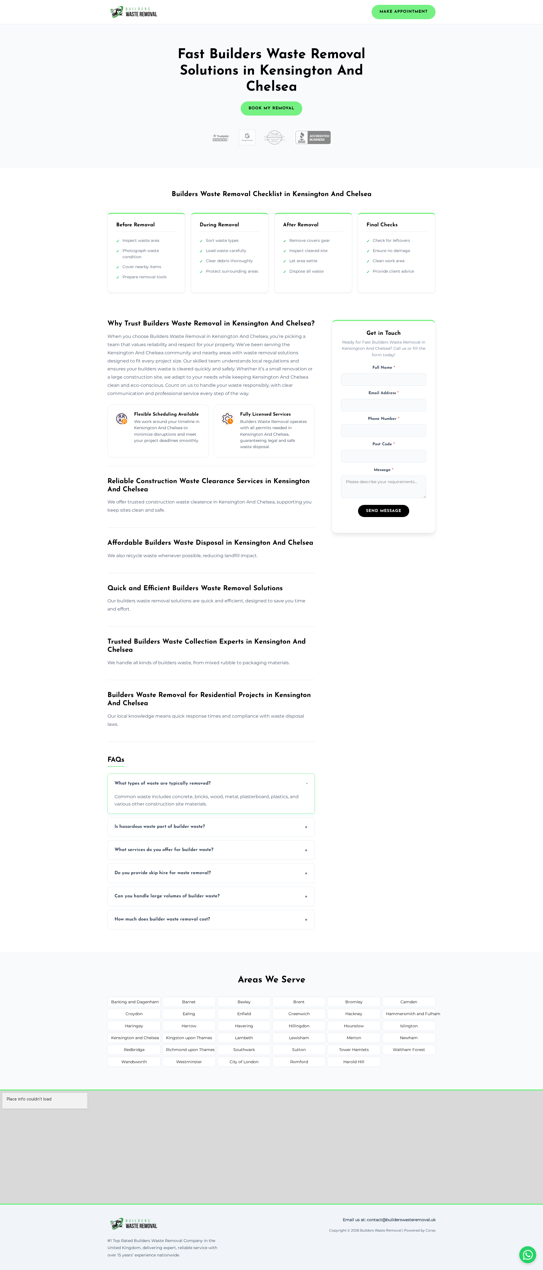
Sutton (299, 1049)
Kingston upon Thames (189, 1037)
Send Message (383, 511)
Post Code (383, 444)
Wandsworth (134, 1061)
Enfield (244, 1013)
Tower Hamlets (354, 1049)
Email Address (384, 393)
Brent (299, 1001)
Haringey (134, 1025)
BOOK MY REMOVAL (271, 108)
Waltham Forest (409, 1049)
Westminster (189, 1061)
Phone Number (383, 419)
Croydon (134, 1013)
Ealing (189, 1013)
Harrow (189, 1025)
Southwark (244, 1049)
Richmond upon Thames (190, 1049)
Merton (354, 1037)
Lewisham (299, 1037)
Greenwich (299, 1013)
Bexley (244, 1001)
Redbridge (134, 1049)
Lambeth (244, 1037)
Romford (299, 1061)
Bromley (354, 1001)
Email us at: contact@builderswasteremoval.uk (389, 1219)
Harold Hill (353, 1061)
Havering (244, 1025)
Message (383, 470)
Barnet (189, 1001)
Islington (409, 1025)
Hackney (353, 1013)
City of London (244, 1061)
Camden (408, 1001)
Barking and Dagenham (135, 1001)
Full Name (383, 368)
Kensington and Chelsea (135, 1037)
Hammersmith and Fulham (411, 1013)
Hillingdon (299, 1025)
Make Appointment (404, 12)
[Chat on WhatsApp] (527, 1254)
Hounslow (354, 1025)
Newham (409, 1037)
